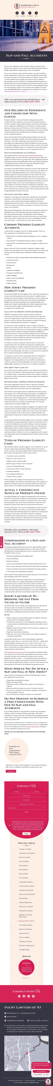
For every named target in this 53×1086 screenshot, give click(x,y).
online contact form (32, 727)
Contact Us (11, 771)
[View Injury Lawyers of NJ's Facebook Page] (24, 996)
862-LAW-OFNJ (32, 101)
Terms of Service (37, 829)
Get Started (30, 16)
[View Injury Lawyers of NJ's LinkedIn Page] (29, 996)
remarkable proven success (15, 652)
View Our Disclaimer (30, 1080)
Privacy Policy (26, 829)
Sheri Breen (22, 155)
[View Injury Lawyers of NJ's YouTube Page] (33, 996)
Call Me (17, 16)
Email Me (23, 16)
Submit (26, 834)
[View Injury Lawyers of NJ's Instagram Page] (19, 996)
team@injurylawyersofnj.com (15, 1020)
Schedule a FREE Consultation (39, 1020)
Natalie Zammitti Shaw (36, 155)
